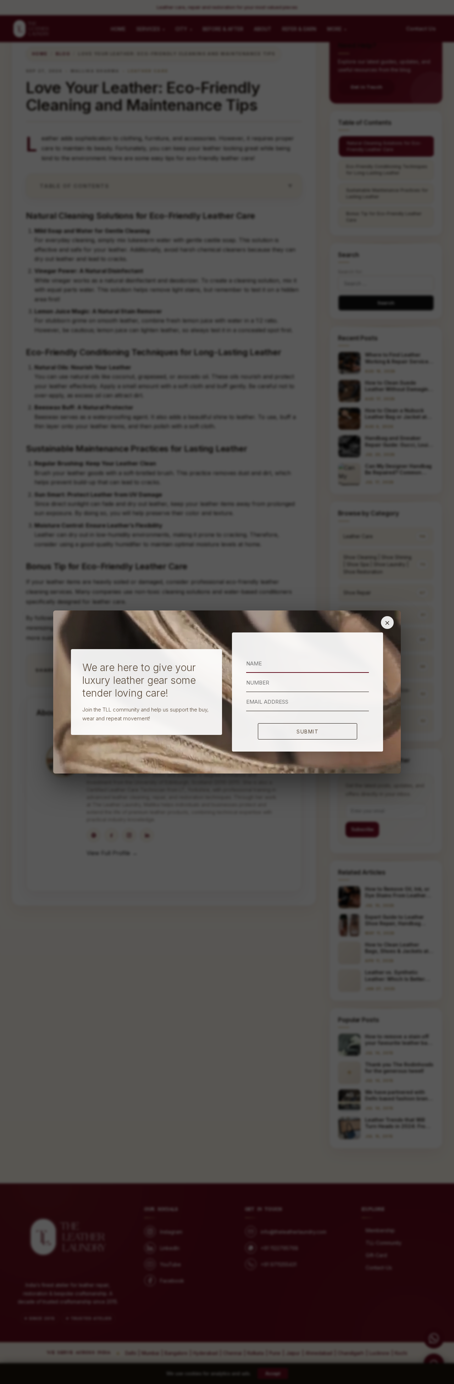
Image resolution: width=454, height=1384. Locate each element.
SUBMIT (308, 732)
